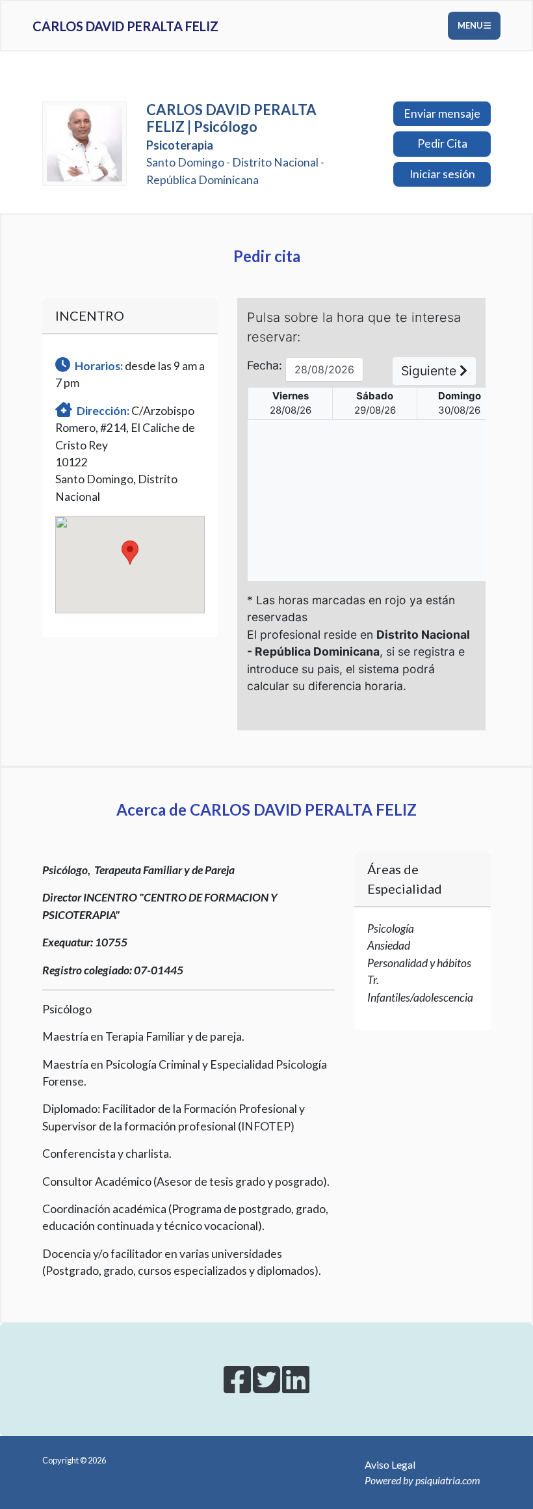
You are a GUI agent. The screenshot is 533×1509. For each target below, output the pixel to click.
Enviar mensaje (442, 113)
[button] (130, 552)
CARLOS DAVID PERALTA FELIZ (125, 26)
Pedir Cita (442, 143)
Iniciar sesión (442, 174)
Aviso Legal (390, 1464)
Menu (471, 25)
